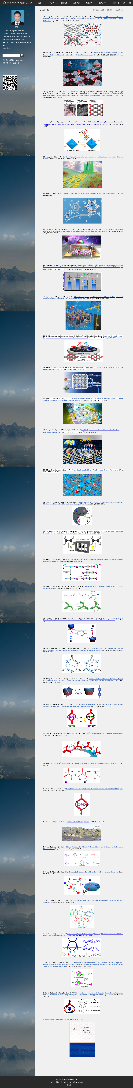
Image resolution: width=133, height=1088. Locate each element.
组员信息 (64, 3)
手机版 (69, 1085)
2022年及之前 (119, 10)
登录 (130, 3)
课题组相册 (103, 3)
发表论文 (76, 3)
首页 (39, 3)
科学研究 (51, 3)
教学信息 (89, 3)
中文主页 (101, 10)
